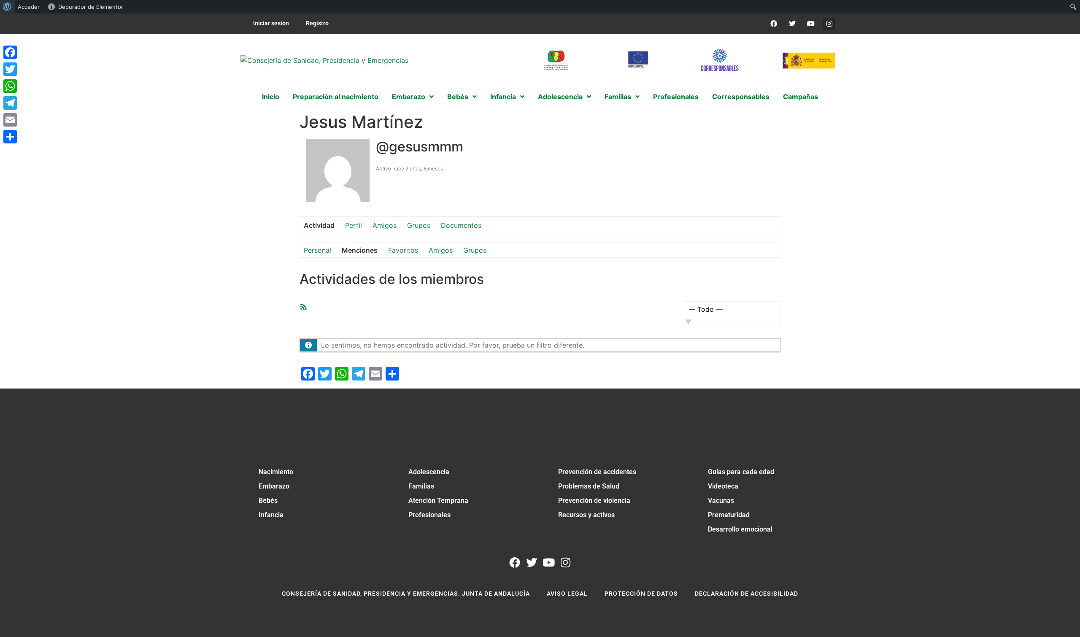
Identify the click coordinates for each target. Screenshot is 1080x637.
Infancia (271, 515)
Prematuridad (729, 515)
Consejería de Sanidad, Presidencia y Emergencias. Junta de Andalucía (406, 593)
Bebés (268, 501)
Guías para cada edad (741, 472)
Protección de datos (641, 593)
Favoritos (403, 250)
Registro (317, 23)
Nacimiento (276, 472)
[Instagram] (829, 24)
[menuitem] (7, 6)
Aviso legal (567, 593)
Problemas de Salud (588, 486)
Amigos (385, 225)
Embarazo (274, 486)
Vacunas (721, 501)
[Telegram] (10, 102)
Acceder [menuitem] (29, 6)
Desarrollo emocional (740, 529)
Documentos (461, 225)
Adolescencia (428, 472)
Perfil (353, 225)
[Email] (10, 119)
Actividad (319, 225)
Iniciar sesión (271, 23)
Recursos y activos (586, 515)
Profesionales (429, 515)
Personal (317, 250)
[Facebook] (774, 24)
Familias (421, 486)
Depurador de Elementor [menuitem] (90, 6)
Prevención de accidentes (597, 472)
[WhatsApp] (10, 86)
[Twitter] (792, 24)
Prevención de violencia (594, 501)
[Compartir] (10, 136)
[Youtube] (811, 24)
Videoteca (723, 486)
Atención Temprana (438, 501)
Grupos (418, 225)
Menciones (360, 250)
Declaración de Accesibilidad (746, 593)
